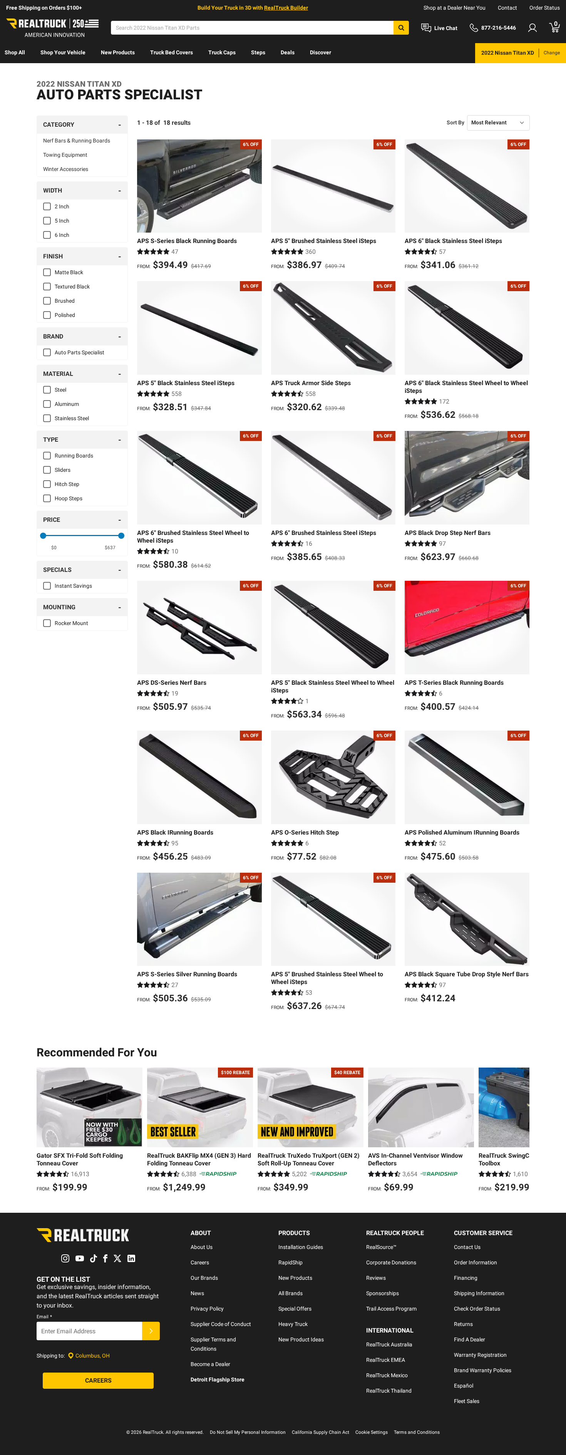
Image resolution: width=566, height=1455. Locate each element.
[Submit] (151, 1331)
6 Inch (62, 235)
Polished (65, 315)
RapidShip (290, 1262)
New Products (118, 52)
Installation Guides (300, 1247)
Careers (200, 1262)
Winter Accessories (65, 169)
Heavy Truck (293, 1324)
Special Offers (294, 1309)
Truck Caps (222, 52)
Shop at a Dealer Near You (455, 8)
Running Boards (74, 456)
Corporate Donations (391, 1262)
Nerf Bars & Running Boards (76, 140)
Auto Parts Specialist (79, 352)
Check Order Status (477, 1309)
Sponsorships (382, 1293)
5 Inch (62, 221)
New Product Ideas (301, 1339)
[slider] (43, 536)
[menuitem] (15, 53)
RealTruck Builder (286, 8)
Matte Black (69, 272)
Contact (507, 8)
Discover (320, 52)
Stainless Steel (72, 418)
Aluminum (67, 404)
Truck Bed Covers (171, 52)
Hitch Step (67, 484)
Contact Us (467, 1247)
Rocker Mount (71, 623)
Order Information (475, 1262)
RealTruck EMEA (385, 1360)
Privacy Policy (207, 1309)
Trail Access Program (391, 1309)
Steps (258, 52)
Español (463, 1386)
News (197, 1293)
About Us (202, 1247)
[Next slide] (521, 1131)
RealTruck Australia (389, 1344)
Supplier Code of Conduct (221, 1324)
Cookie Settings (371, 1432)
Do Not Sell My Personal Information (248, 1432)
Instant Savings (73, 586)
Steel (60, 390)
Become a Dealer (210, 1364)
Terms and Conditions (417, 1432)
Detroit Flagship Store (217, 1379)
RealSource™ (381, 1247)
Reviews (376, 1278)
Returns (463, 1324)
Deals (288, 52)
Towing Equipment (65, 155)
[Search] (401, 28)
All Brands (290, 1293)
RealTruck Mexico (387, 1375)
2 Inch (62, 206)
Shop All (15, 52)
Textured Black (72, 286)
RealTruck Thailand (389, 1391)
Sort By (455, 122)
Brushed (65, 301)
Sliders (62, 470)
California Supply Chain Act (320, 1432)
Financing (465, 1278)
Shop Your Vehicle (62, 52)
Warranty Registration (480, 1355)
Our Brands (204, 1278)
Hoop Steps (68, 498)
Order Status (544, 8)
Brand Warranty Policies (482, 1370)
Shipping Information (479, 1293)
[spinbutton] (54, 548)
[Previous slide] (44, 1131)
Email (44, 1316)
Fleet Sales (466, 1401)
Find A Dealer (469, 1339)
